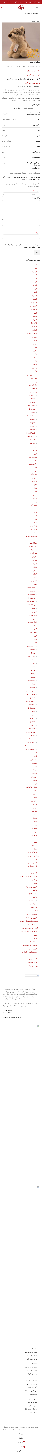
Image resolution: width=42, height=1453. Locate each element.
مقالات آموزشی (32, 1349)
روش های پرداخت (31, 1380)
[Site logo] (21, 7)
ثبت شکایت (33, 1394)
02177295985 (7, 1010)
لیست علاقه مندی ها (31, 1352)
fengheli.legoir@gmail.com (12, 1017)
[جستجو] (4, 13)
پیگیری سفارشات (31, 1387)
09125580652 (7, 1013)
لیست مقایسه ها (32, 1355)
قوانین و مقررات (32, 1359)
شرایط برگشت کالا (31, 1391)
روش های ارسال (32, 1384)
